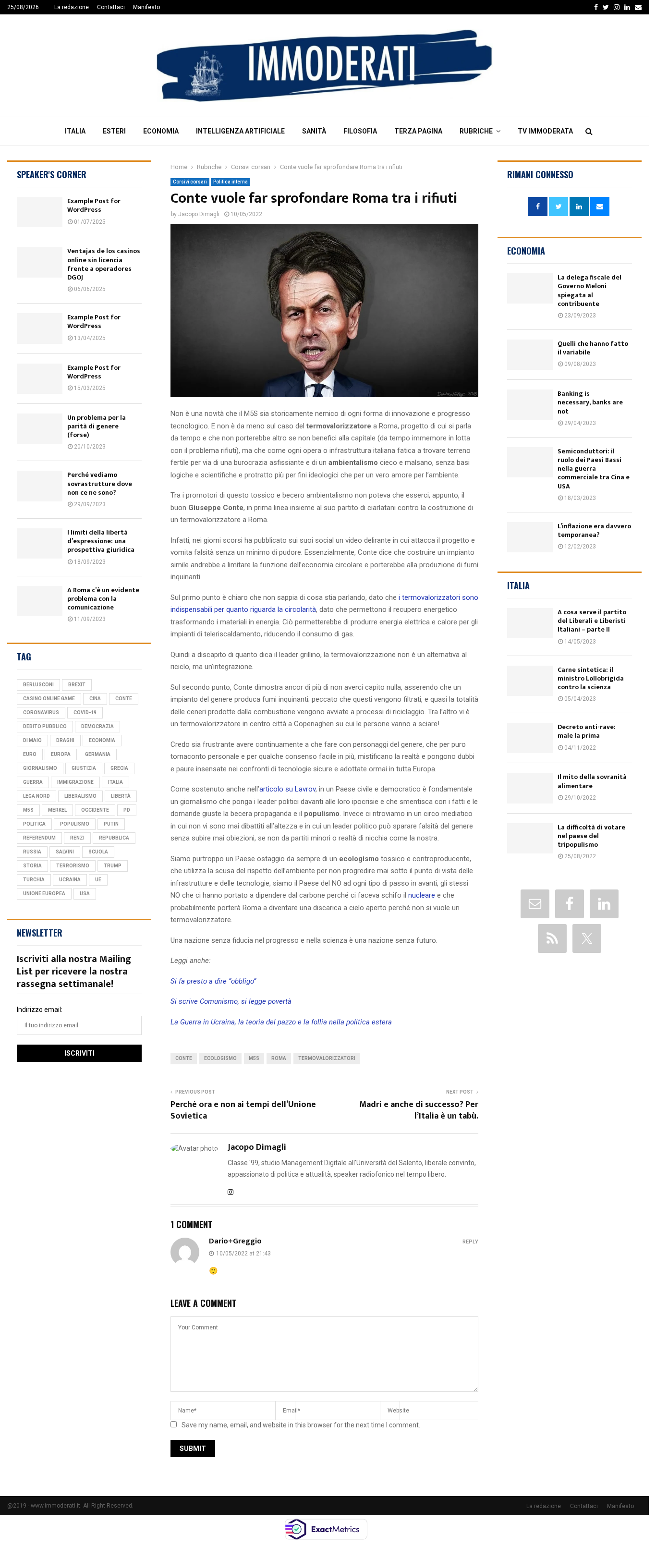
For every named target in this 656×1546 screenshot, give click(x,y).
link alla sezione (70, 57)
